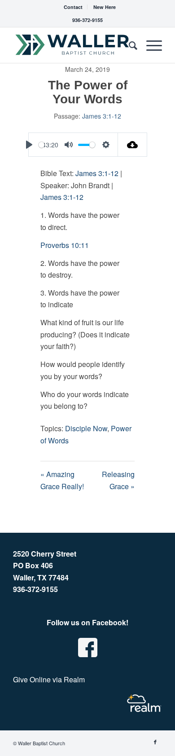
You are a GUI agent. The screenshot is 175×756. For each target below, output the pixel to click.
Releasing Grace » (118, 480)
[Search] (128, 45)
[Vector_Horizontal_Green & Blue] (72, 45)
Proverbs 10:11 (64, 245)
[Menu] (149, 45)
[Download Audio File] (132, 145)
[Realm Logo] (144, 703)
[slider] (41, 145)
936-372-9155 (87, 20)
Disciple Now (86, 428)
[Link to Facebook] (155, 741)
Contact (73, 7)
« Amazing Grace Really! (62, 480)
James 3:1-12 (101, 115)
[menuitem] (73, 6)
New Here (104, 7)
